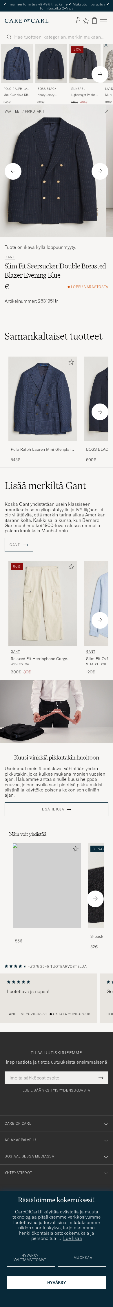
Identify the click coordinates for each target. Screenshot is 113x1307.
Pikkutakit (34, 111)
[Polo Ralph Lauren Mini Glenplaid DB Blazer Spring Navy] (42, 445)
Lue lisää (72, 1238)
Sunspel (78, 89)
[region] (56, 998)
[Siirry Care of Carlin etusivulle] (27, 20)
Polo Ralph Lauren (16, 89)
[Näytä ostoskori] (94, 20)
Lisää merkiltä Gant (45, 486)
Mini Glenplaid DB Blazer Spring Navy (16, 95)
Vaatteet (13, 111)
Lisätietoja (53, 809)
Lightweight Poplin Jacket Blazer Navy (83, 95)
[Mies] (47, 885)
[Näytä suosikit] (86, 21)
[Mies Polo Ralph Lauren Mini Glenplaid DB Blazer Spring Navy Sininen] (17, 63)
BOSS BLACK (47, 89)
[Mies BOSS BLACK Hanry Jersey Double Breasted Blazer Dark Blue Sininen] (51, 63)
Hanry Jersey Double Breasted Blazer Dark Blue (48, 95)
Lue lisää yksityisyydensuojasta (56, 1090)
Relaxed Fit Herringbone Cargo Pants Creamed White (39, 659)
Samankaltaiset (53, 336)
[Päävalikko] (104, 20)
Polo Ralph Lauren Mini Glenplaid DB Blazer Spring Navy (42, 449)
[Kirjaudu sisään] (78, 20)
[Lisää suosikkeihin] (70, 363)
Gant (10, 257)
